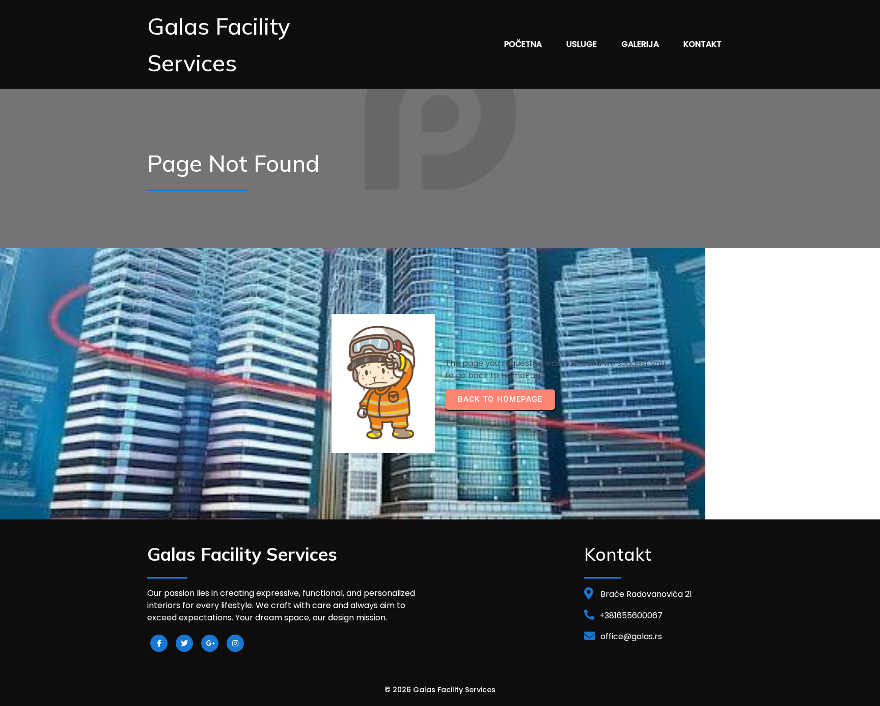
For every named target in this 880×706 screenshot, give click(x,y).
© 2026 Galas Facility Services (440, 690)
